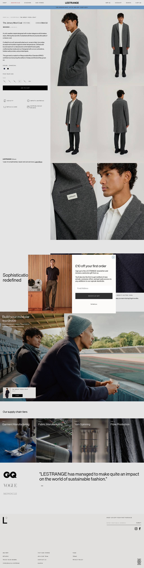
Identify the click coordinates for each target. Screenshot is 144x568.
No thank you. (94, 304)
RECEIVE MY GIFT (94, 296)
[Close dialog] (113, 257)
